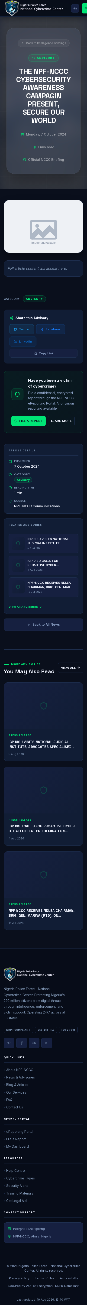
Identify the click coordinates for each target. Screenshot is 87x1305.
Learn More (61, 421)
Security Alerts (17, 1186)
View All (68, 668)
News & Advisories (20, 1077)
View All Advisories (23, 607)
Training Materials (19, 1193)
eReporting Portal (19, 1131)
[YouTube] (46, 1043)
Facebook (53, 329)
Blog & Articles (17, 1085)
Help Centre (15, 1170)
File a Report (31, 421)
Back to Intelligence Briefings (46, 43)
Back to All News (46, 624)
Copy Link (46, 353)
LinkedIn (25, 341)
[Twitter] (9, 1043)
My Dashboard (17, 1146)
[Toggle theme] (75, 8)
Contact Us (14, 1107)
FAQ (9, 1100)
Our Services (16, 1092)
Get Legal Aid (16, 1201)
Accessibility (69, 1278)
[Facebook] (21, 1043)
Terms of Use (44, 1278)
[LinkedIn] (34, 1043)
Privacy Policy (19, 1278)
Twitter (24, 329)
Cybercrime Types (20, 1178)
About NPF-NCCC (19, 1070)
